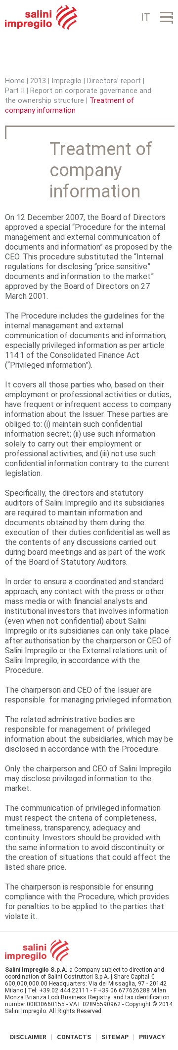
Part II (15, 91)
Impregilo (66, 81)
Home (15, 81)
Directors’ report (114, 81)
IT (145, 17)
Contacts (74, 1037)
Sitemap (115, 1037)
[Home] (41, 17)
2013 (38, 81)
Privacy (152, 1037)
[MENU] (166, 17)
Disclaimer (28, 1037)
